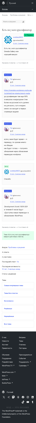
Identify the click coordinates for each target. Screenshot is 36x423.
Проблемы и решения (17, 15)
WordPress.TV (8, 366)
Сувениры (24, 366)
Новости (5, 341)
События (22, 358)
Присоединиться (25, 355)
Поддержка (6, 358)
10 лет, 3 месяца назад (20, 43)
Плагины (22, 345)
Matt (5, 376)
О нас (4, 337)
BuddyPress (7, 383)
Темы (21, 341)
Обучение (5, 355)
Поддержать (25, 362)
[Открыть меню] (33, 3)
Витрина (22, 337)
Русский (10, 392)
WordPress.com (9, 372)
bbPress (6, 379)
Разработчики (7, 362)
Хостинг (5, 345)
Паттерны (23, 348)
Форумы (5, 9)
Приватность (7, 348)
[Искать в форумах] (23, 21)
